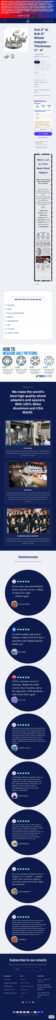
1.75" (37, 65)
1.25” (37, 62)
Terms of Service (25, 982)
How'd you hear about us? (42, 95)
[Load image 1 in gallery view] (6, 56)
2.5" (37, 68)
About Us (23, 979)
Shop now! (34, 16)
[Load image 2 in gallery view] (12, 56)
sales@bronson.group (10, 983)
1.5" (43, 62)
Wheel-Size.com (40, 101)
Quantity (36, 72)
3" (42, 68)
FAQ (22, 996)
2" (42, 65)
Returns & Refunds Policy (27, 986)
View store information (41, 147)
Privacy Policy (24, 993)
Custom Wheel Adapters (25, 1014)
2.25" (48, 65)
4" (47, 68)
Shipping (36, 56)
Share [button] (37, 284)
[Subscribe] (40, 969)
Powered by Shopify (35, 1014)
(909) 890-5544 (8, 986)
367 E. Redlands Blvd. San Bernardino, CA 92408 (43, 995)
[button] (4, 20)
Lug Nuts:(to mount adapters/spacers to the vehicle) (41, 82)
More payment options (43, 137)
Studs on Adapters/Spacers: (42, 90)
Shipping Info (24, 989)
